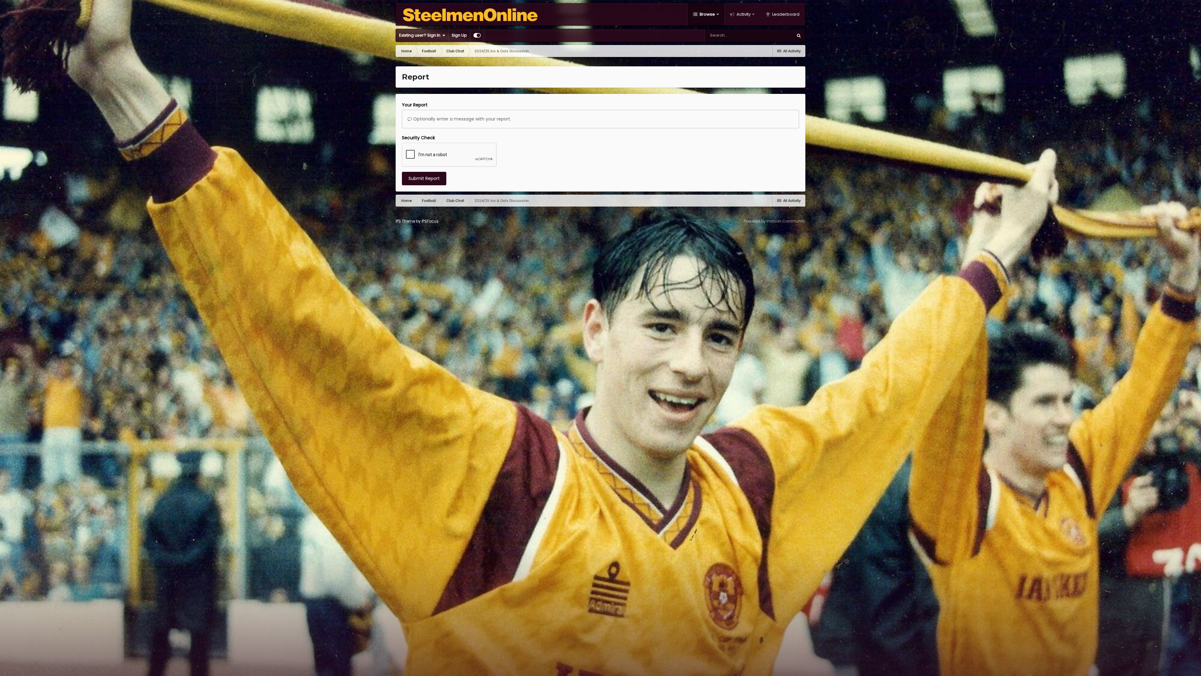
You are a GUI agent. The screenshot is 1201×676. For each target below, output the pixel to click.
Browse (707, 14)
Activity (743, 14)
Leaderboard (785, 14)
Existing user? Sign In (420, 35)
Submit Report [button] (424, 178)
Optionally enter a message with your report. (461, 119)
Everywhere (773, 35)
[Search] (799, 35)
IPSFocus (430, 221)
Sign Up (459, 35)
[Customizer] (477, 35)
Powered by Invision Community (774, 221)
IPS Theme (405, 221)
